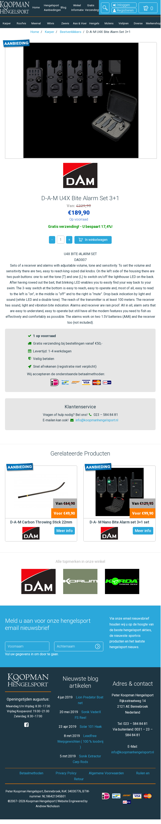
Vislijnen (124, 23)
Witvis (50, 23)
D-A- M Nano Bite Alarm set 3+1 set (119, 522)
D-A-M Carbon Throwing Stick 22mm (41, 522)
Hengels (94, 23)
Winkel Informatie (77, 8)
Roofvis (21, 23)
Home (36, 7)
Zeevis (65, 23)
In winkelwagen (96, 240)
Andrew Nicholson (48, 806)
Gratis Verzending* (90, 8)
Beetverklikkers (70, 32)
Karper (7, 23)
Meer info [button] (64, 530)
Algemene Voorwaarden (106, 773)
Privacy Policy (66, 773)
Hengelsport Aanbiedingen (49, 8)
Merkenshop (153, 23)
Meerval (36, 23)
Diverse (138, 23)
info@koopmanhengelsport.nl (96, 420)
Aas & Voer (80, 23)
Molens (109, 23)
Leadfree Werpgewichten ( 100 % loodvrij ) (80, 741)
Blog (63, 7)
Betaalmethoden (31, 773)
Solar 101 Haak (91, 727)
